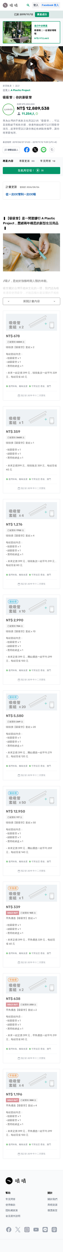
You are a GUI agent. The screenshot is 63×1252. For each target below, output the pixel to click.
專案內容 (8, 160)
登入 (35, 5)
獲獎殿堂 (52, 1210)
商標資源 (52, 1204)
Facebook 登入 (50, 5)
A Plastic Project (20, 90)
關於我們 (52, 1199)
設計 (17, 86)
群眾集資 (7, 86)
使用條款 (10, 1204)
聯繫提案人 (12, 150)
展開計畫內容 (31, 301)
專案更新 (27, 160)
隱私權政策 (12, 1210)
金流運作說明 (13, 1216)
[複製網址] (52, 149)
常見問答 (47, 160)
